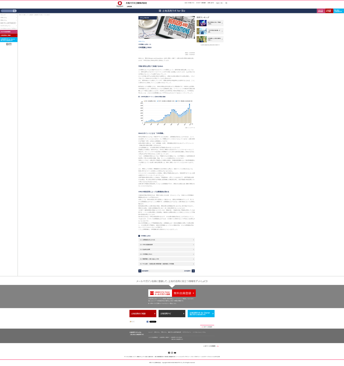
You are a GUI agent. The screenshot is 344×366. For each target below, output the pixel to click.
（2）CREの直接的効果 (146, 244)
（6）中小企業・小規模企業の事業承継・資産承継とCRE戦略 (156, 264)
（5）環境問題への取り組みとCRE (149, 259)
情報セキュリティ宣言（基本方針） (145, 356)
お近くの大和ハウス (189, 2)
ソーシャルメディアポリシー (183, 356)
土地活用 (129, 6)
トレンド (3, 14)
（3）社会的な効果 (144, 249)
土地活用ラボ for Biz (38, 14)
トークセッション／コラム (8, 28)
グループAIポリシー (196, 356)
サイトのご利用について (130, 356)
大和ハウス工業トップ (23, 14)
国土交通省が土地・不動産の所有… (214, 23)
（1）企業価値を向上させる (147, 239)
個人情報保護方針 (159, 356)
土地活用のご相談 (163, 337)
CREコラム (4, 17)
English (217, 3)
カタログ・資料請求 (201, 2)
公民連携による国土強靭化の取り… (214, 39)
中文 (221, 3)
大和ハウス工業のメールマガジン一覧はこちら (163, 303)
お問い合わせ (211, 2)
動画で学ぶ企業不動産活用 (8, 23)
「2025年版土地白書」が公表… (214, 31)
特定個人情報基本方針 (170, 356)
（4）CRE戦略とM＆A (145, 254)
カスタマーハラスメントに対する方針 (211, 356)
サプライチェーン (6, 25)
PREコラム (4, 20)
